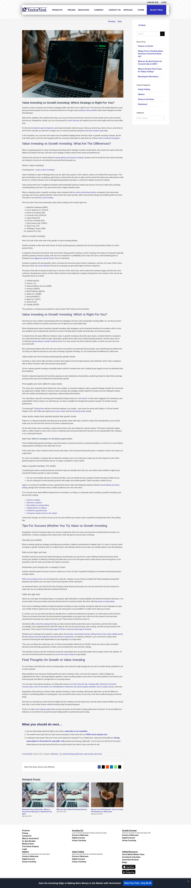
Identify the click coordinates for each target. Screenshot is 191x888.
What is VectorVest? (30, 838)
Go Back (142, 25)
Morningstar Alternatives (148, 76)
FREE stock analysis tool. (97, 734)
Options (141, 94)
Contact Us (27, 836)
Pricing (25, 833)
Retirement (54, 754)
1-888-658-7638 (152, 2)
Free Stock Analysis (30, 846)
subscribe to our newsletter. (76, 731)
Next (120, 21)
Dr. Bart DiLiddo (28, 841)
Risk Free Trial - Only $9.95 (137, 883)
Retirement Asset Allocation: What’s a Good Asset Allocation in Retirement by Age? (37, 812)
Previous (112, 21)
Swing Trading (144, 89)
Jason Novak (28, 754)
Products (26, 830)
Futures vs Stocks (145, 46)
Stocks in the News (146, 99)
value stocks (98, 754)
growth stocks (78, 754)
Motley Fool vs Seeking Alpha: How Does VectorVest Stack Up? (150, 53)
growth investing (68, 754)
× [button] (188, 881)
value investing (88, 754)
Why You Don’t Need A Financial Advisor (72, 809)
